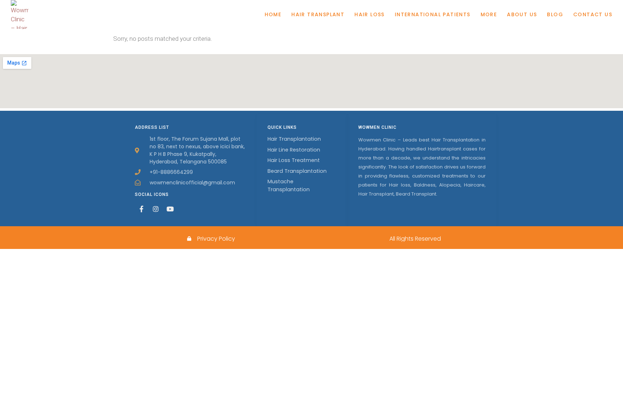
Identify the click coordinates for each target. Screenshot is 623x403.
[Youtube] (170, 208)
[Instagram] (155, 208)
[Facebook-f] (141, 208)
